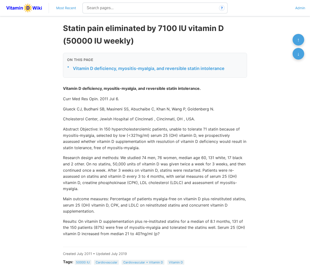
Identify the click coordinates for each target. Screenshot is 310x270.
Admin (300, 8)
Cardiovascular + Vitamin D (143, 262)
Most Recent (66, 8)
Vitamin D (176, 262)
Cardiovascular (106, 262)
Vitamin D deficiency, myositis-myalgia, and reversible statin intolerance (149, 68)
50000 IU (83, 262)
